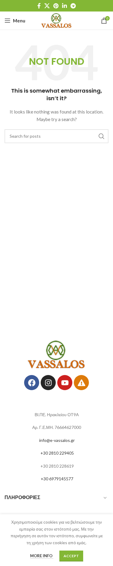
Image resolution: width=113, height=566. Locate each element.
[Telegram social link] (73, 5)
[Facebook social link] (39, 5)
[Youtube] (64, 382)
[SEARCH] (101, 136)
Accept (71, 556)
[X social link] (47, 5)
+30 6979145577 (57, 478)
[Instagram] (48, 382)
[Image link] (56, 354)
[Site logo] (56, 20)
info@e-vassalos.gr (57, 440)
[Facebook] (31, 382)
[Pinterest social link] (56, 5)
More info (41, 555)
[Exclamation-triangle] (81, 382)
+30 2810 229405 (57, 453)
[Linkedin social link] (64, 5)
